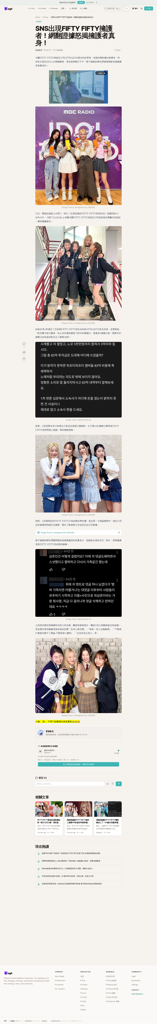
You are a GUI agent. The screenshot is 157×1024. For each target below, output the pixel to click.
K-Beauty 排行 (111, 985)
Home (37, 17)
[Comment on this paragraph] (125, 57)
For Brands (59, 985)
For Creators (60, 989)
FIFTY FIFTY (49, 751)
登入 (150, 8)
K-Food (83, 993)
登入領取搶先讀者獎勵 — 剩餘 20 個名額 (78, 764)
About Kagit (59, 976)
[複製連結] (24, 358)
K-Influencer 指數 (112, 1001)
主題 (62, 8)
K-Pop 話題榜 (111, 980)
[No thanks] (97, 2)
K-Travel (83, 997)
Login (133, 976)
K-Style (83, 1001)
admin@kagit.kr (137, 994)
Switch (81, 2)
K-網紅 (84, 8)
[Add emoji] (113, 784)
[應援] (24, 352)
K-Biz (82, 1006)
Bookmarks (135, 980)
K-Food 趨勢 (110, 993)
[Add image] (107, 784)
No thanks (90, 2)
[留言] (24, 343)
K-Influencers (60, 980)
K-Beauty (54, 8)
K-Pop (32, 8)
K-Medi (83, 1010)
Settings (134, 985)
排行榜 (74, 8)
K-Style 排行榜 (111, 997)
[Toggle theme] (142, 8)
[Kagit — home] (8, 8)
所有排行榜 (110, 976)
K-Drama (42, 8)
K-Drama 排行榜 (112, 989)
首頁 (82, 976)
